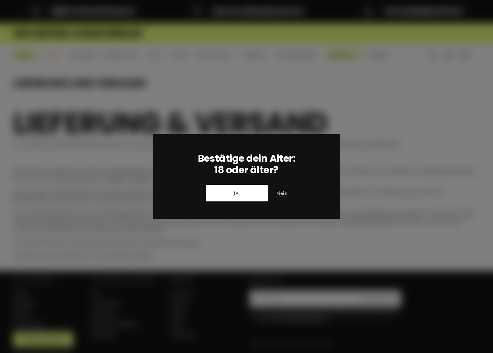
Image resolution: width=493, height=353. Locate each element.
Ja (237, 193)
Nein (281, 193)
